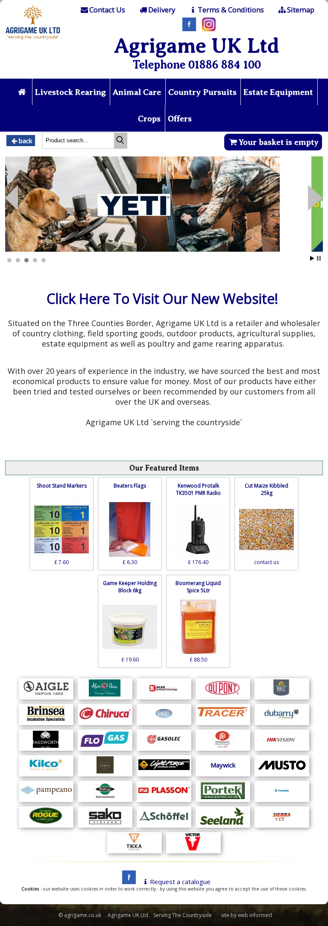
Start (312, 258)
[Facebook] (187, 28)
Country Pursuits (202, 92)
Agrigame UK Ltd (196, 45)
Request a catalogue (180, 881)
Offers (180, 118)
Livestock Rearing (70, 92)
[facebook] (127, 881)
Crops (149, 118)
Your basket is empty (279, 142)
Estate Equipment (278, 92)
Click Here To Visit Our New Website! (162, 298)
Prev (315, 198)
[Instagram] (207, 28)
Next (11, 198)
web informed (255, 915)
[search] (120, 140)
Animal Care (137, 92)
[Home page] (33, 40)
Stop (319, 258)
